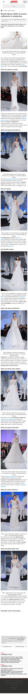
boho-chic (11, 246)
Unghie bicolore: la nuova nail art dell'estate (11, 660)
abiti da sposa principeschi (11, 179)
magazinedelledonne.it (21, 637)
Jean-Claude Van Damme (7, 669)
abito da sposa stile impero (8, 419)
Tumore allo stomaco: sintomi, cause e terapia (12, 656)
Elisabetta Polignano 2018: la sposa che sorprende (20, 647)
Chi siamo (6, 680)
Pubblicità (14, 682)
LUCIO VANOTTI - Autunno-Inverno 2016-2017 (12, 668)
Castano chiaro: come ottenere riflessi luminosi (12, 658)
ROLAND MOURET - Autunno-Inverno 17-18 (11, 672)
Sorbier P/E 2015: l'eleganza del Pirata (10, 662)
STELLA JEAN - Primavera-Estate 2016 (10, 659)
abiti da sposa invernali (10, 476)
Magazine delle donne (13, 637)
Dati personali (8, 682)
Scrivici (11, 680)
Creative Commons (20, 639)
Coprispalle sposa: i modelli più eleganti (7, 647)
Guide (5, 10)
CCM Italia (20, 682)
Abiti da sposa (11, 10)
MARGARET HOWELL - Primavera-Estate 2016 (12, 671)
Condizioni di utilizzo (18, 680)
